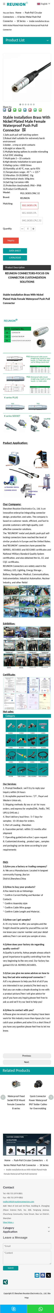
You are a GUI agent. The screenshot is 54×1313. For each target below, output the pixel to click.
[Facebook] (42, 1275)
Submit (11, 1268)
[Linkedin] (37, 1275)
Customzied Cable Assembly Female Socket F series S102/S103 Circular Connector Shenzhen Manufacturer (39, 1108)
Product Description (15, 267)
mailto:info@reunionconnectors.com (18, 1202)
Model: (6, 193)
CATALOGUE (15, 258)
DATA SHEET (15, 251)
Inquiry (11, 240)
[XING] (5, 1282)
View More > (8, 1222)
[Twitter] (48, 1275)
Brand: (6, 197)
